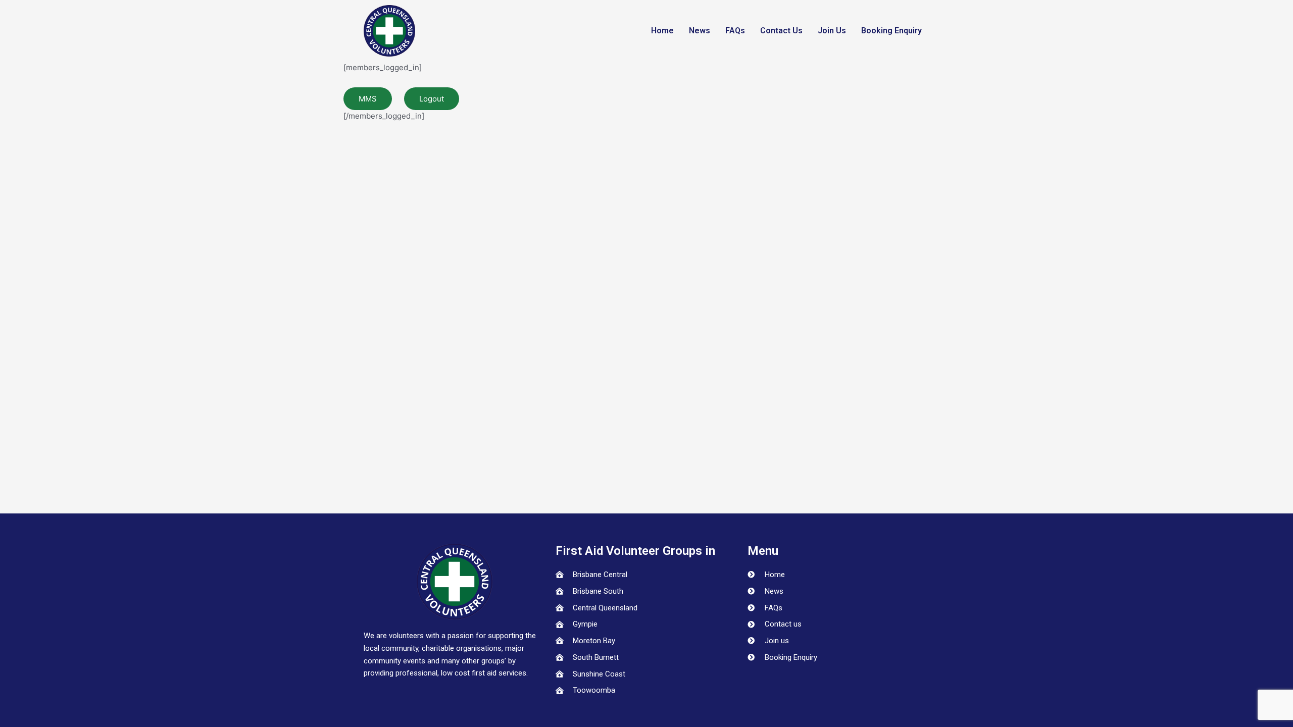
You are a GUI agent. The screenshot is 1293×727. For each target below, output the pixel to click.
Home (662, 30)
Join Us (832, 30)
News (699, 30)
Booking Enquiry (891, 30)
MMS (368, 98)
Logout (431, 98)
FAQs (735, 30)
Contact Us (781, 30)
